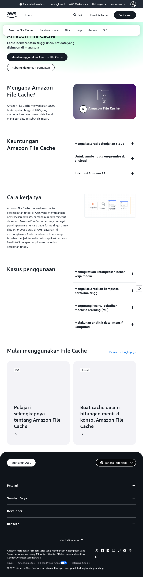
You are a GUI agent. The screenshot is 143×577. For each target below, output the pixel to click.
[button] (125, 15)
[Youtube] (124, 551)
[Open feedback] (139, 288)
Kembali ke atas (69, 540)
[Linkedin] (108, 551)
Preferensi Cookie (80, 562)
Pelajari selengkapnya (122, 352)
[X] (96, 551)
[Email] (96, 557)
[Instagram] (113, 551)
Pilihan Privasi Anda (49, 562)
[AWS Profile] (133, 4)
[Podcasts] (130, 551)
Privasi (10, 562)
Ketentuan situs (26, 562)
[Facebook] (102, 551)
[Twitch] (119, 551)
